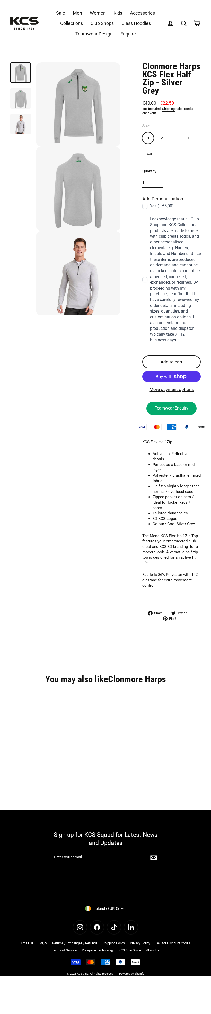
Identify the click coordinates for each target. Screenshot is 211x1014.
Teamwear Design (94, 34)
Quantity (149, 171)
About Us (152, 950)
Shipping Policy (114, 943)
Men (77, 13)
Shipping (168, 109)
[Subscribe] (153, 857)
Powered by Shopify (131, 973)
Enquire (128, 34)
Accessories (142, 13)
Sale (60, 13)
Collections (71, 23)
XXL (150, 154)
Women (98, 13)
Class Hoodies (136, 23)
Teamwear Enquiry (171, 408)
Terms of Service (64, 950)
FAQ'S (43, 943)
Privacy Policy (140, 943)
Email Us (27, 943)
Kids (117, 13)
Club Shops (102, 23)
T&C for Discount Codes (172, 943)
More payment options (172, 389)
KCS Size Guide (130, 950)
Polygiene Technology (97, 950)
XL (189, 138)
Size (146, 125)
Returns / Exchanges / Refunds (75, 943)
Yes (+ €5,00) (162, 205)
